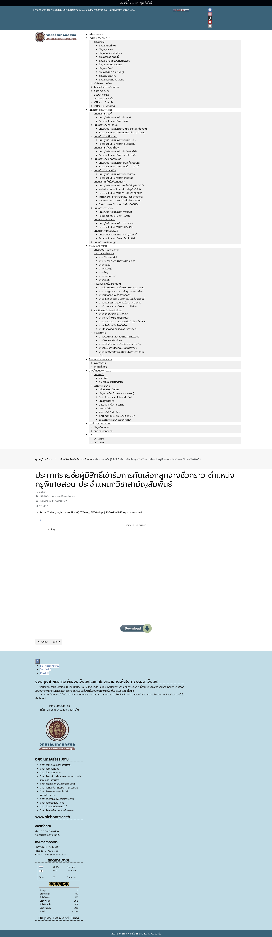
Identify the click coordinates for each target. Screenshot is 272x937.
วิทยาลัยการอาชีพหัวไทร (52, 803)
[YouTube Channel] (223, 22)
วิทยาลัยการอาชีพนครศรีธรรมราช (57, 799)
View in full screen (136, 525)
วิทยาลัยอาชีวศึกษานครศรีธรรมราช (57, 784)
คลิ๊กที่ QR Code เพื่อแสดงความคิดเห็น (59, 709)
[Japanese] (183, 10)
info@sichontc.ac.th (55, 854)
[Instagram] (223, 14)
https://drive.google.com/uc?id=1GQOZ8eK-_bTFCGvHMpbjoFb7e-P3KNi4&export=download (91, 512)
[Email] (223, 26)
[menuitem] (96, 34)
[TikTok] (223, 18)
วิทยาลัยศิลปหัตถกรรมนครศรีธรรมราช (59, 787)
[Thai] (187, 10)
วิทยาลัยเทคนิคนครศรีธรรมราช (55, 765)
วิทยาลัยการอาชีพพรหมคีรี (53, 806)
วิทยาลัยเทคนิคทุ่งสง (50, 772)
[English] (175, 10)
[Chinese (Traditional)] (179, 10)
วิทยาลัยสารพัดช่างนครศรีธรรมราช (57, 810)
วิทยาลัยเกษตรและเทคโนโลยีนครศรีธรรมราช (54, 793)
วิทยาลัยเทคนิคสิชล (49, 769)
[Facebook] (223, 10)
